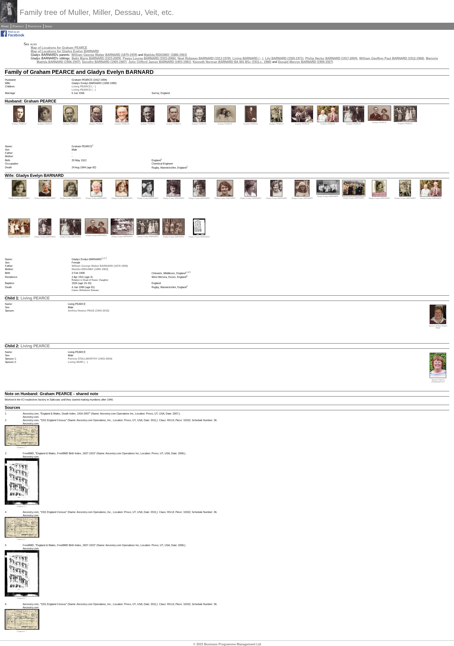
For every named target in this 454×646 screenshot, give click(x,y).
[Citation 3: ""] (22, 503)
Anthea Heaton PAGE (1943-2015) (88, 310)
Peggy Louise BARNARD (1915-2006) (149, 58)
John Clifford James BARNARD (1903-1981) (159, 62)
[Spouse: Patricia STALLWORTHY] (438, 377)
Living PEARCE (35, 298)
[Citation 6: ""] (22, 628)
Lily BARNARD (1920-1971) (284, 58)
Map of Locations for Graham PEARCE (59, 47)
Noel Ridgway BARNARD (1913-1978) (204, 58)
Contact (18, 26)
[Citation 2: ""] (22, 444)
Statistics (34, 26)
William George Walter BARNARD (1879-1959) (104, 55)
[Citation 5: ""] (22, 595)
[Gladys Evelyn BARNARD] (19, 195)
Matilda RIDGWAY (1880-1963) (165, 55)
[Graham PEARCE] (19, 121)
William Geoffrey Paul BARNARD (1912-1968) (391, 58)
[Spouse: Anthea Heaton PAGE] (438, 323)
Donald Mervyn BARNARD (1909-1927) (305, 62)
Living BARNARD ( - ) (247, 58)
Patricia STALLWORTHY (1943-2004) (90, 358)
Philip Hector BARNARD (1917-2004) (331, 58)
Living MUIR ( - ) (78, 362)
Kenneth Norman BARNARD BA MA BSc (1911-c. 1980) (232, 62)
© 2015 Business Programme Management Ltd (227, 644)
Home (5, 26)
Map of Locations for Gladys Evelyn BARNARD (65, 51)
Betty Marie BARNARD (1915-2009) (96, 58)
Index (48, 26)
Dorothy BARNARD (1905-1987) (104, 62)
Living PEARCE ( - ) (84, 86)
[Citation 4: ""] (22, 536)
